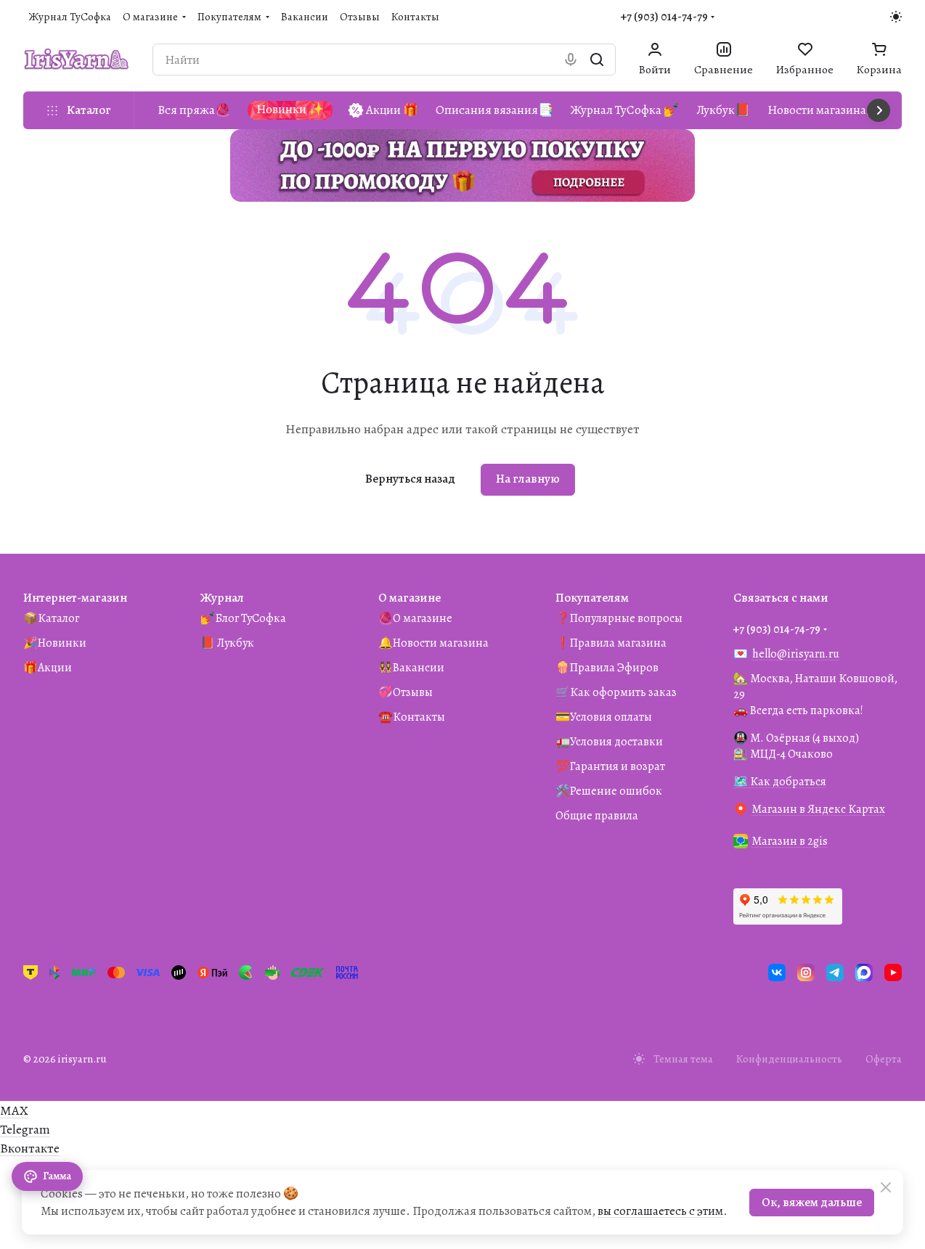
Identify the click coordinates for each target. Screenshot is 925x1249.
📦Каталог (51, 618)
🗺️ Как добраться (779, 782)
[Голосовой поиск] (570, 59)
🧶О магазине (415, 618)
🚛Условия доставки (609, 742)
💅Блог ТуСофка (243, 618)
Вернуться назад (410, 478)
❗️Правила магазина (611, 643)
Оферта (883, 1059)
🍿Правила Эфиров (607, 668)
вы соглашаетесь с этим (660, 1211)
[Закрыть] (885, 1187)
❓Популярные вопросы (618, 618)
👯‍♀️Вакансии (411, 668)
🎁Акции (47, 668)
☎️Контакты (411, 717)
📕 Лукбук (227, 643)
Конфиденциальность (789, 1059)
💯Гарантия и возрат (610, 766)
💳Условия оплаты (603, 717)
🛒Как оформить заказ (616, 692)
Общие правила (596, 816)
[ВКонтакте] (777, 972)
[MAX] (864, 972)
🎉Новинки (54, 643)
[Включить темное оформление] (896, 16)
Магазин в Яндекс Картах (818, 809)
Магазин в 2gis (789, 841)
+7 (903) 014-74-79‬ (664, 17)
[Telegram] (835, 972)
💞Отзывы (405, 692)
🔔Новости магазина (433, 643)
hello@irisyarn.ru (795, 654)
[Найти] (597, 59)
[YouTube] (893, 972)
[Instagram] (806, 972)
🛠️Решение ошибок (608, 791)
